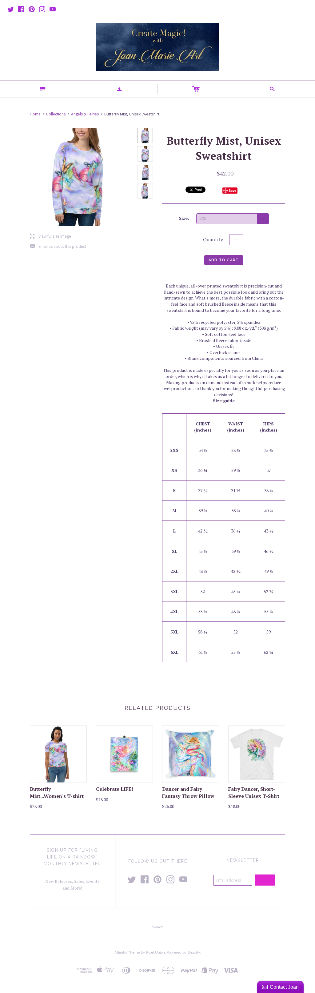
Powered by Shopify (183, 952)
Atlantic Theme (127, 952)
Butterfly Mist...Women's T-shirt (57, 792)
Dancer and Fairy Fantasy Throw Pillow (188, 792)
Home (35, 114)
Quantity (213, 239)
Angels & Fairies (85, 114)
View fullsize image (50, 236)
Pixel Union (155, 952)
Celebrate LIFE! (114, 789)
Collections (56, 114)
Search (157, 927)
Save (232, 190)
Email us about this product (58, 246)
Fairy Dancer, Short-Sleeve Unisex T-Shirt (253, 792)
